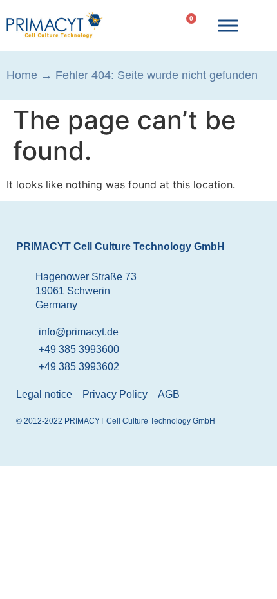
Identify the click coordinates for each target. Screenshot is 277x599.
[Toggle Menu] (228, 25)
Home (21, 75)
